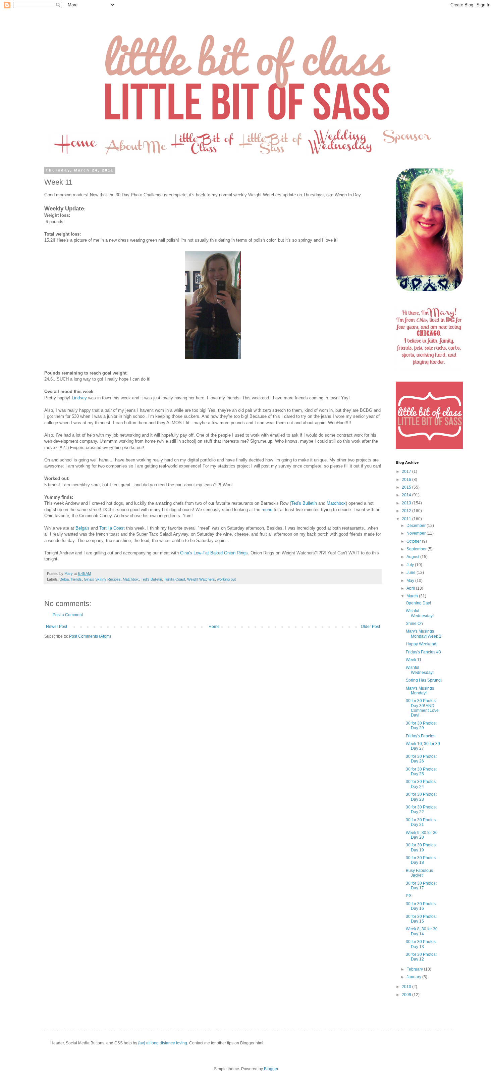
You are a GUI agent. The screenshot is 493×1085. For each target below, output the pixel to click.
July (410, 564)
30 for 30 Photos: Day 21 (421, 822)
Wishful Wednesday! (420, 613)
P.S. (409, 895)
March (412, 596)
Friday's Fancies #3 (423, 652)
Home (214, 626)
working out (226, 579)
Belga (64, 579)
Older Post (370, 626)
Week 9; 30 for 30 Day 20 (422, 835)
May (410, 580)
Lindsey (79, 397)
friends (76, 579)
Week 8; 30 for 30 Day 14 (422, 931)
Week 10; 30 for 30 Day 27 (423, 746)
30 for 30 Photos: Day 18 (421, 860)
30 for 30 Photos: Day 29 (421, 725)
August (413, 556)
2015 (407, 487)
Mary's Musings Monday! (420, 690)
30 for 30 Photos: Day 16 (421, 906)
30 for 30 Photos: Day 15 (421, 919)
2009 (407, 994)
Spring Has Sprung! (424, 680)
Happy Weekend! (421, 644)
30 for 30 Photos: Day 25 (421, 771)
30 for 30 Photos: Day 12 (421, 956)
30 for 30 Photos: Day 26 (421, 758)
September (417, 549)
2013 (407, 503)
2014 (407, 495)
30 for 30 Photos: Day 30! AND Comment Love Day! (422, 708)
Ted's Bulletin (304, 503)
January (414, 977)
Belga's (82, 528)
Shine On (414, 623)
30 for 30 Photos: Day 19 (421, 847)
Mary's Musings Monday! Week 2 (423, 633)
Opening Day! (418, 603)
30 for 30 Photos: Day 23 (421, 796)
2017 (407, 471)
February (415, 969)
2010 (407, 986)
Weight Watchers (201, 579)
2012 (407, 510)
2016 (407, 479)
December (416, 525)
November (416, 533)
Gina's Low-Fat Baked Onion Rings (214, 552)
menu (267, 509)
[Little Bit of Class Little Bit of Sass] (429, 447)
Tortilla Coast (112, 528)
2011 (407, 518)
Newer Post (56, 626)
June (411, 572)
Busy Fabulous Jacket (419, 873)
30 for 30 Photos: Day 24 (421, 784)
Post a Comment (68, 614)
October (414, 541)
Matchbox (336, 503)
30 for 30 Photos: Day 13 (421, 944)
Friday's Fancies (420, 736)
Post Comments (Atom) (90, 636)
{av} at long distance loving (162, 1043)
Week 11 (414, 659)
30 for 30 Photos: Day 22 (421, 809)
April (411, 588)
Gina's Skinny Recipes (102, 579)
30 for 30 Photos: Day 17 (421, 885)
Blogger (271, 1069)
